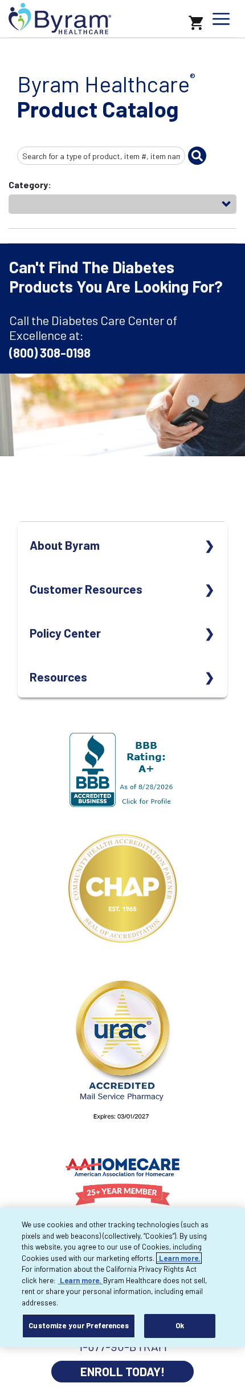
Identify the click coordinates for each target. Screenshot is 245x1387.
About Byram (65, 545)
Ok (179, 1325)
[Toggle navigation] (221, 19)
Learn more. (179, 1258)
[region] (122, 1277)
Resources (58, 677)
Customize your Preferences (78, 1325)
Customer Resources (86, 589)
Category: (30, 184)
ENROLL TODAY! (122, 1371)
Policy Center (65, 633)
